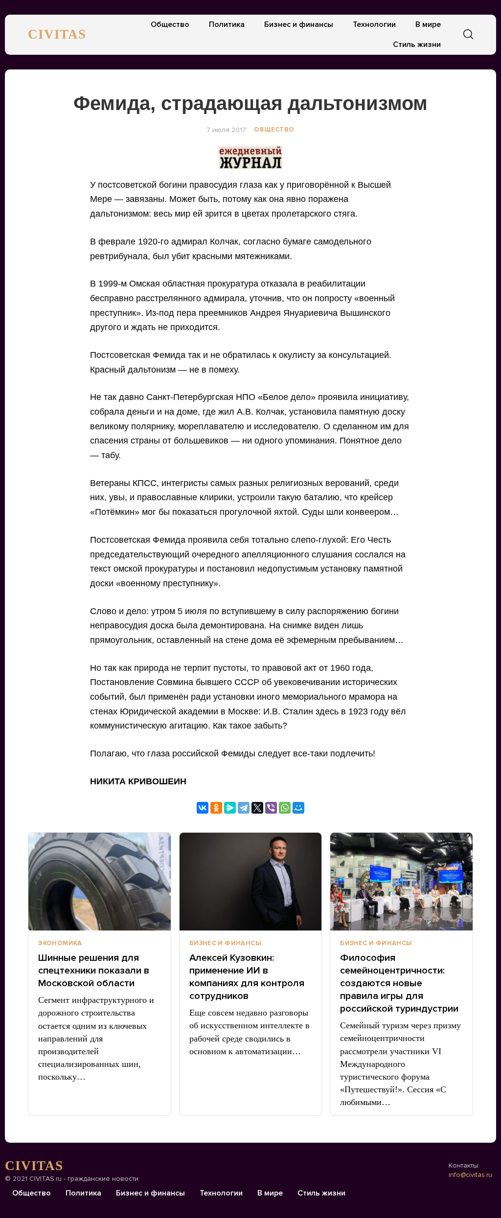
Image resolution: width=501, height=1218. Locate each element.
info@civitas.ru (470, 1175)
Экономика (60, 943)
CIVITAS (57, 34)
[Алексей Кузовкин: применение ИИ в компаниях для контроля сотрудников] (251, 881)
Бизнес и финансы (298, 24)
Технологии (374, 24)
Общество (170, 24)
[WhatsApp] (285, 808)
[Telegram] (244, 808)
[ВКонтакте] (202, 808)
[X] (257, 808)
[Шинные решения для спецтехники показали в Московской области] (99, 881)
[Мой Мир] (298, 808)
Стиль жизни (417, 44)
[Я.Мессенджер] (230, 808)
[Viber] (271, 808)
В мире (428, 24)
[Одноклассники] (216, 808)
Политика (227, 24)
